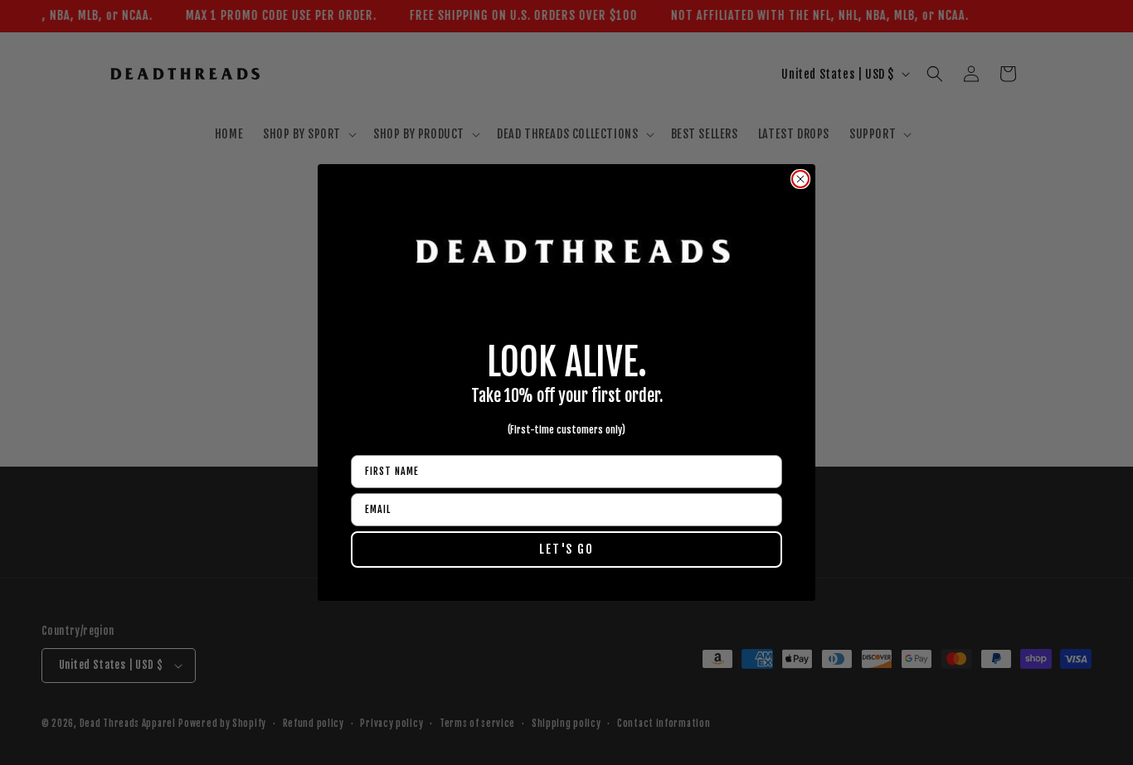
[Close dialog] (800, 179)
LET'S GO (566, 549)
